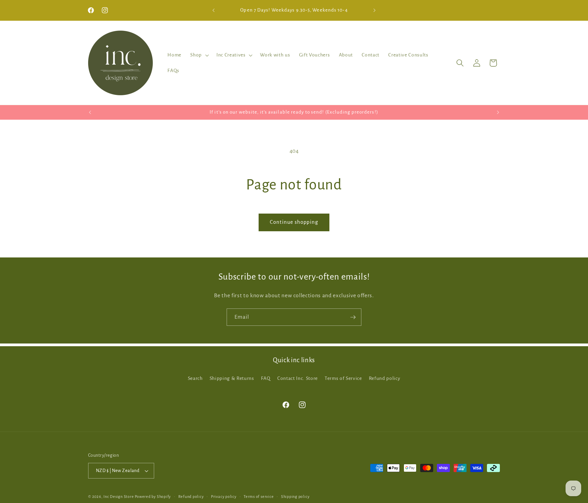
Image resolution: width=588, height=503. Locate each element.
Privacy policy (223, 496)
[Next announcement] (374, 10)
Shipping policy (295, 496)
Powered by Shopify (153, 496)
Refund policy (385, 378)
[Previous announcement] (213, 10)
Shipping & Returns (232, 378)
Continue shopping (294, 222)
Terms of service (259, 496)
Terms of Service (343, 378)
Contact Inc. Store (297, 378)
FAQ (266, 378)
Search (195, 378)
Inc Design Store (118, 496)
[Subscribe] (353, 317)
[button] (199, 55)
